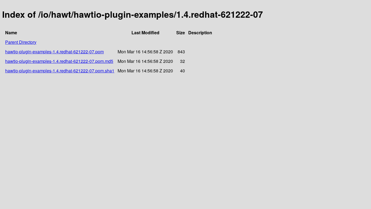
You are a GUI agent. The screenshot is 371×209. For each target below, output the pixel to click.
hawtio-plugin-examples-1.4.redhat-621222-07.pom (54, 51)
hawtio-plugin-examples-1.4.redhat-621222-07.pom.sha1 (59, 70)
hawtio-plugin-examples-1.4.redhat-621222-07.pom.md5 (59, 61)
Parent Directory (20, 42)
